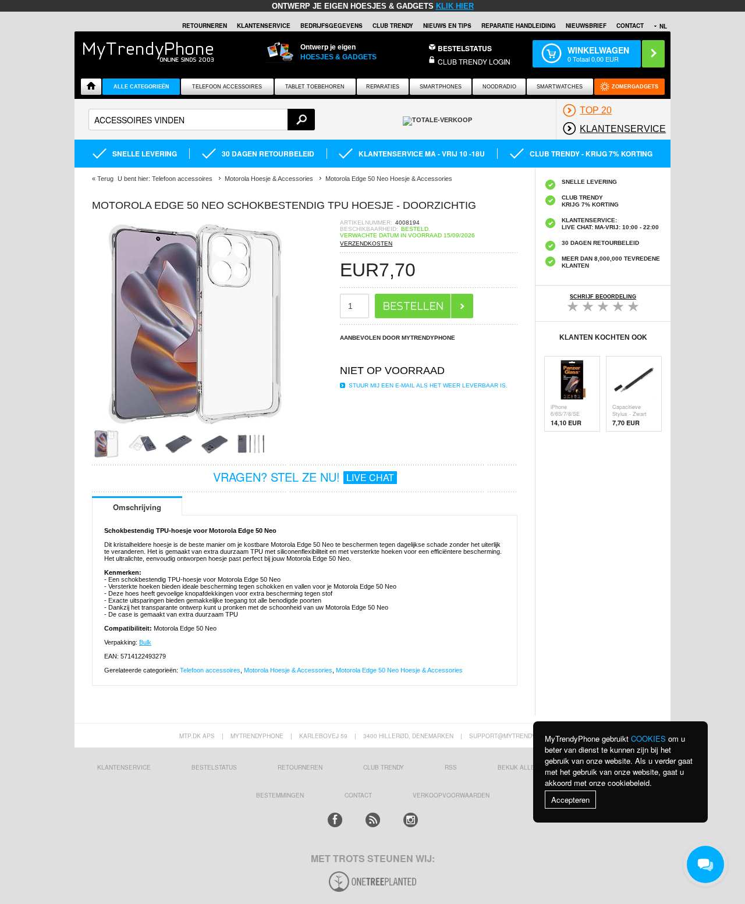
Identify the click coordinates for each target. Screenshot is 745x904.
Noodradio (499, 87)
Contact (630, 26)
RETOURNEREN (204, 26)
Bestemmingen (280, 795)
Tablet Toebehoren (315, 87)
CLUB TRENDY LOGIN (474, 61)
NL (663, 26)
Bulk (145, 642)
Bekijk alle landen (529, 767)
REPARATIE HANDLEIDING (518, 26)
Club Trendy (392, 26)
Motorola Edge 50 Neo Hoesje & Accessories (399, 670)
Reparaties (382, 87)
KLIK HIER (455, 6)
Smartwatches (560, 87)
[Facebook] (335, 820)
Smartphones (441, 87)
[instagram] (410, 820)
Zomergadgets (635, 87)
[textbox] (201, 119)
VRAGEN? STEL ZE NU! (303, 476)
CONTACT (358, 795)
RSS (451, 767)
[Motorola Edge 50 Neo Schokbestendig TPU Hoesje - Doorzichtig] (196, 425)
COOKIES (648, 738)
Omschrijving (137, 506)
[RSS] (373, 820)
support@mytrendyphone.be (517, 736)
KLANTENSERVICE (263, 26)
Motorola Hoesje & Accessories (288, 670)
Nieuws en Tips (447, 26)
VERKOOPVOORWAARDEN (451, 795)
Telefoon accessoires (210, 670)
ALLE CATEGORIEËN (141, 87)
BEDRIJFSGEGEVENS (331, 26)
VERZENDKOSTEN (366, 243)
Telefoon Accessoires (227, 87)
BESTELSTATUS (465, 48)
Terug (105, 178)
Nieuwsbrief (586, 26)
